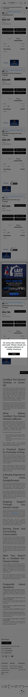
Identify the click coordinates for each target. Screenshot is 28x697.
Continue (14, 354)
